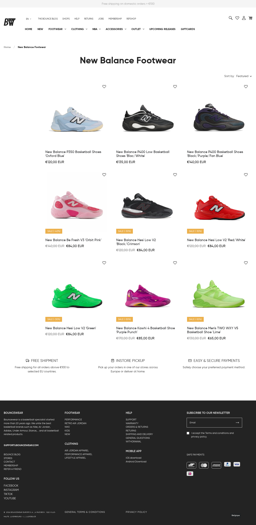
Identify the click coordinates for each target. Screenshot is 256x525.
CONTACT (9, 461)
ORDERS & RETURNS (137, 426)
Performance (13, 41)
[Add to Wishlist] (104, 86)
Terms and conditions (217, 433)
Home (7, 47)
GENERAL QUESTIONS (138, 437)
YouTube (10, 498)
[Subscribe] (237, 423)
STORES (8, 458)
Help (76, 18)
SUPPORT (131, 419)
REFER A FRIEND (12, 469)
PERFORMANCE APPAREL (78, 454)
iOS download (133, 457)
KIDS (67, 430)
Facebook (11, 485)
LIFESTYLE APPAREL (75, 457)
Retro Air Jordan (57, 41)
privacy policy (199, 436)
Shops (66, 18)
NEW (67, 434)
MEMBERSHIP (11, 465)
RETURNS (131, 430)
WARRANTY (132, 423)
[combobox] (28, 19)
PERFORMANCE (73, 419)
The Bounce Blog (48, 18)
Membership (115, 18)
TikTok (8, 494)
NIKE (67, 426)
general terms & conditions (85, 512)
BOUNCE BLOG (12, 454)
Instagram (11, 490)
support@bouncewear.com (21, 445)
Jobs (101, 18)
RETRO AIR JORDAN (75, 423)
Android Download (136, 461)
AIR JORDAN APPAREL (77, 450)
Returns (88, 18)
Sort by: (229, 76)
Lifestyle (93, 41)
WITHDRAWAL (133, 441)
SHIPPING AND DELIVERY (139, 434)
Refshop (131, 18)
